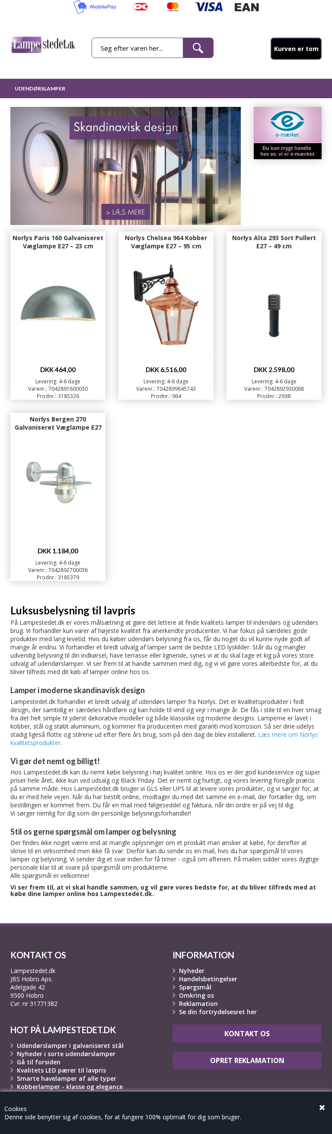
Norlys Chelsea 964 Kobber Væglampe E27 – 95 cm (166, 242)
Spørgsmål (195, 987)
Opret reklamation (247, 1060)
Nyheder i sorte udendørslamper (66, 1054)
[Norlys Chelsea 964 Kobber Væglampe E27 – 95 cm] (166, 282)
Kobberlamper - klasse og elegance (70, 1087)
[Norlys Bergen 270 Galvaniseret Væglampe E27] (58, 463)
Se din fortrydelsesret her (218, 1012)
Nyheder (191, 971)
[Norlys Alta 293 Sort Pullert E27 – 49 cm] (274, 282)
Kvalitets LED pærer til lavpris (61, 1070)
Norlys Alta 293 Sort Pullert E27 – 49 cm (274, 242)
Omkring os (196, 995)
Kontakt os (247, 1033)
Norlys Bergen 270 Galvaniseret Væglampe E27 (58, 423)
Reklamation (198, 1003)
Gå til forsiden (39, 1062)
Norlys (207, 701)
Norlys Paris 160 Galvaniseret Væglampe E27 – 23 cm (58, 242)
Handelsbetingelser (208, 979)
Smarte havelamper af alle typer (66, 1078)
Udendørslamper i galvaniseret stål (70, 1045)
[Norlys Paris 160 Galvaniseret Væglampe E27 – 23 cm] (58, 282)
